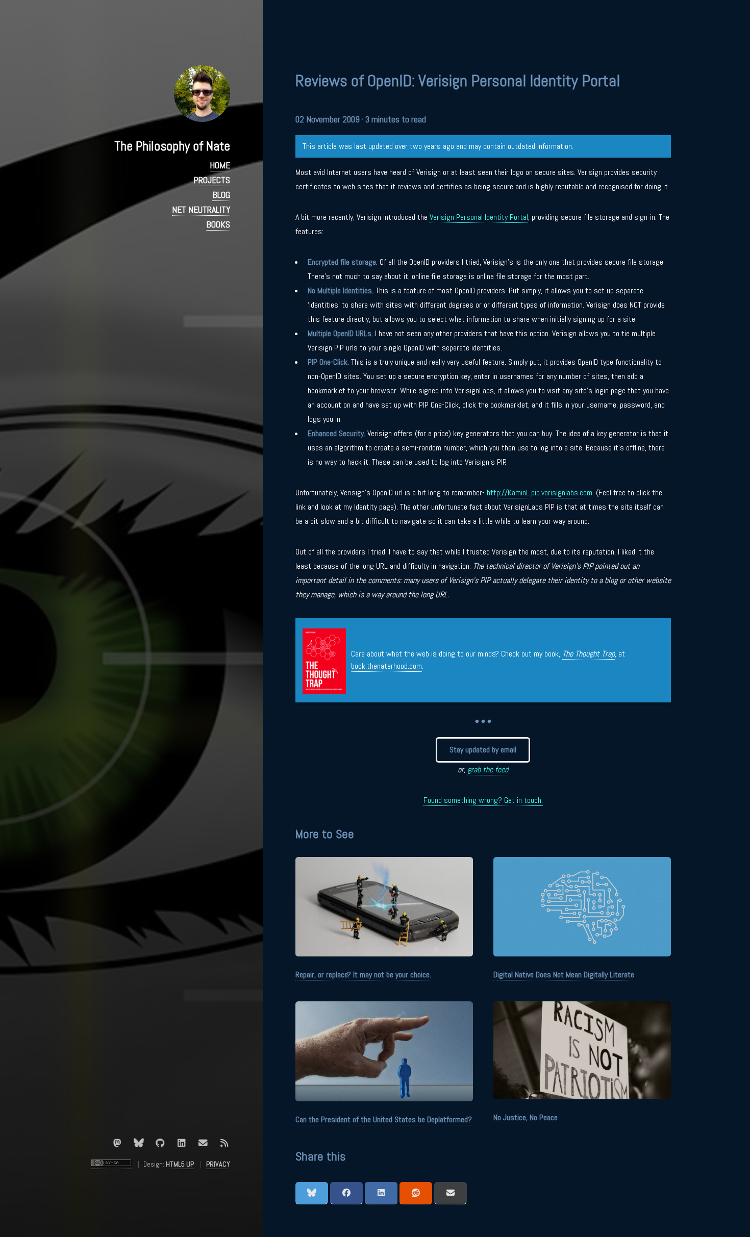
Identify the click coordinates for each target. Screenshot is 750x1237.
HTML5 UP (180, 1164)
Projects (211, 180)
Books (218, 224)
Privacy (218, 1164)
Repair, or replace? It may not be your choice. (363, 974)
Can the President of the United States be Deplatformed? (383, 1119)
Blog (221, 194)
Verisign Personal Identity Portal (479, 217)
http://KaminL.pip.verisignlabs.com (539, 492)
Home (220, 165)
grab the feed (487, 769)
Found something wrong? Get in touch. (483, 800)
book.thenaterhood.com (386, 666)
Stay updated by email (482, 749)
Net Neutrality (201, 209)
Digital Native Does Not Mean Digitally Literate (563, 974)
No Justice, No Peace (525, 1117)
